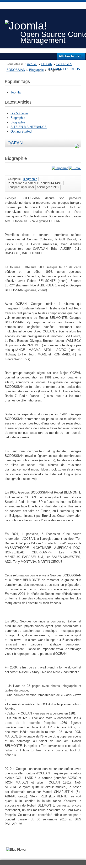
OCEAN (46, 64)
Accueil (32, 64)
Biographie (36, 70)
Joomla (16, 92)
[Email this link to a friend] (75, 168)
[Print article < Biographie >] (60, 168)
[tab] (78, 143)
